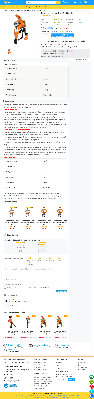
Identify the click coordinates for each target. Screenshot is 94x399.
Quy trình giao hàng (39, 388)
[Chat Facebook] (56, 51)
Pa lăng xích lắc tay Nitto (14, 132)
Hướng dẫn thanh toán (40, 369)
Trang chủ (29, 6)
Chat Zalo (72, 51)
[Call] (91, 382)
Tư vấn (38, 6)
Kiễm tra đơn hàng (39, 365)
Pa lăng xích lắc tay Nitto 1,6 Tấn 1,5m (17, 105)
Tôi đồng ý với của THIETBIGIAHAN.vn (28, 288)
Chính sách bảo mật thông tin (42, 383)
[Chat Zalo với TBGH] (68, 51)
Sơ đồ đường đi (38, 367)
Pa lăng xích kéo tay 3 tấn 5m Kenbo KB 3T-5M (44, 222)
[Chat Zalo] (91, 396)
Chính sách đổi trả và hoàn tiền (43, 377)
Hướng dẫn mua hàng (40, 362)
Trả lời (8, 306)
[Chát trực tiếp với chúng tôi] (91, 377)
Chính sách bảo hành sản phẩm (43, 381)
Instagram (83, 365)
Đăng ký (71, 379)
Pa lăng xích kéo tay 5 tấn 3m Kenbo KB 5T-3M (28, 222)
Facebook (82, 362)
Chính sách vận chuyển (40, 386)
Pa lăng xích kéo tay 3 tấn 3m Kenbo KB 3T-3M (60, 222)
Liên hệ (47, 6)
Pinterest (82, 369)
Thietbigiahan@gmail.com (55, 56)
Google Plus (83, 367)
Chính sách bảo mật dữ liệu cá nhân (26, 288)
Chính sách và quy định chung (42, 379)
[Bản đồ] (91, 391)
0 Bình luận (14, 306)
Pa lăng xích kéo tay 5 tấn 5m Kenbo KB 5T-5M (12, 222)
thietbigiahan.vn (61, 51)
